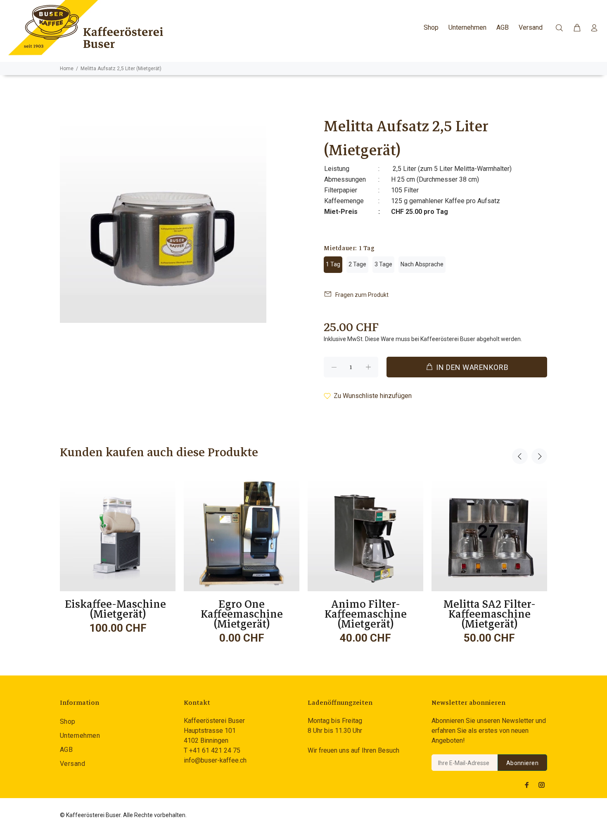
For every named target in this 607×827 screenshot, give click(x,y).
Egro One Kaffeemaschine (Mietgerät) (242, 614)
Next (539, 456)
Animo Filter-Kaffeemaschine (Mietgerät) (366, 614)
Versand (72, 764)
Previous (520, 456)
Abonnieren (522, 763)
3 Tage (383, 264)
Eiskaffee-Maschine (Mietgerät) (118, 609)
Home (67, 68)
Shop (68, 721)
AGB (66, 750)
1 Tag (333, 264)
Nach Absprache (422, 264)
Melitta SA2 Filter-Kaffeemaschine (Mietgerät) (489, 614)
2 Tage (357, 264)
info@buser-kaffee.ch (215, 760)
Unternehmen (80, 735)
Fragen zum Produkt (362, 294)
